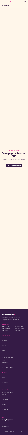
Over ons (4, 338)
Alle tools (4, 394)
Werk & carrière (5, 330)
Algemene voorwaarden (7, 407)
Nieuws (3, 343)
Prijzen (3, 360)
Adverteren (4, 350)
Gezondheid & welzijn (19, 328)
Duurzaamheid (18, 330)
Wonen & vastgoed (6, 328)
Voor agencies (5, 362)
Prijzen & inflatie (5, 375)
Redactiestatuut (5, 397)
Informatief (6, 2)
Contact (3, 347)
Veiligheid (4, 379)
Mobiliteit (4, 377)
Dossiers (4, 345)
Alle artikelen (4, 340)
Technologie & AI (5, 326)
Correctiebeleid (5, 402)
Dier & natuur (4, 384)
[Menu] (25, 2)
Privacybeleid (5, 409)
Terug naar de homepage (14, 165)
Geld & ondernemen (19, 326)
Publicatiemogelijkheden (7, 357)
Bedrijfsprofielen (5, 365)
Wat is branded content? (7, 367)
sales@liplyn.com (7, 420)
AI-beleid (4, 404)
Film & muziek (5, 382)
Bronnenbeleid (5, 399)
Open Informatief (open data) (8, 392)
